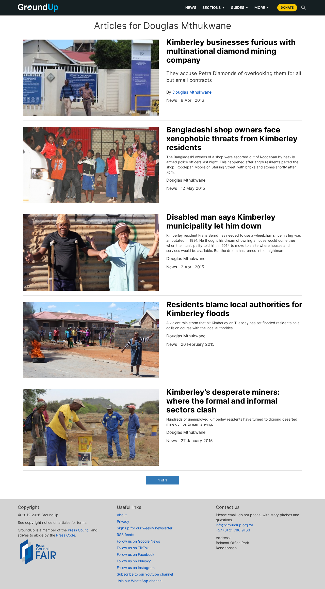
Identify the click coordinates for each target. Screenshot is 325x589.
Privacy (123, 521)
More (261, 7)
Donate (287, 7)
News (190, 7)
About (122, 515)
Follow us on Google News (138, 541)
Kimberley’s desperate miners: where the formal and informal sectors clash (223, 400)
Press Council (79, 530)
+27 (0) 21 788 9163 (233, 530)
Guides (239, 7)
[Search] (303, 7)
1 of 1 (162, 480)
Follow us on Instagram (136, 567)
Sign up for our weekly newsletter (144, 528)
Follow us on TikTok (133, 548)
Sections (213, 7)
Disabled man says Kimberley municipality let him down (220, 221)
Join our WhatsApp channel (139, 581)
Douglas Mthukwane (192, 92)
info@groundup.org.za (234, 525)
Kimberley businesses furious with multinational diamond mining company (231, 51)
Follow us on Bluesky (134, 561)
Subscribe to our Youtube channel (145, 574)
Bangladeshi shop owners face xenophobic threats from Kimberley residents (232, 138)
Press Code (65, 535)
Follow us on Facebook (135, 554)
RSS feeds (125, 534)
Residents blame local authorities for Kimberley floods (234, 309)
